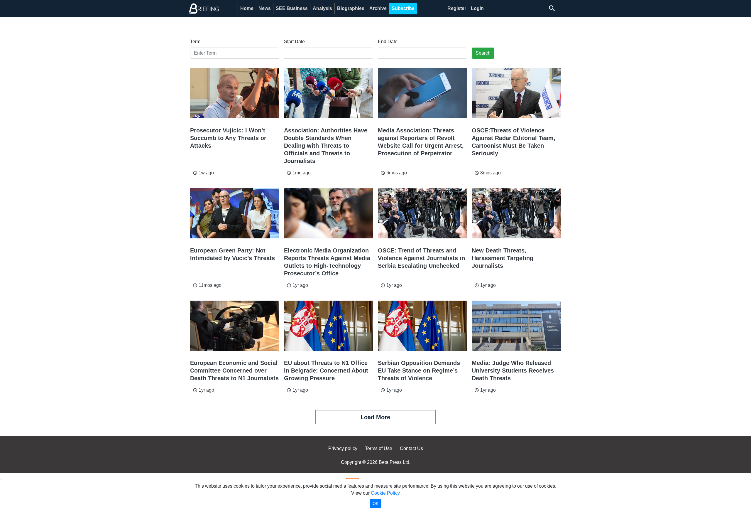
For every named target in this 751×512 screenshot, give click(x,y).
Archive (378, 8)
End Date (388, 41)
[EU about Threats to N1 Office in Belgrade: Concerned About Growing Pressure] (328, 326)
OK (375, 503)
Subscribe (403, 8)
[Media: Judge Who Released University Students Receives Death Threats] (516, 326)
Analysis (322, 8)
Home (246, 8)
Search (483, 52)
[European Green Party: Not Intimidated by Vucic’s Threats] (234, 213)
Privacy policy (342, 448)
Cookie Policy (385, 493)
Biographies (350, 8)
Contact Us (411, 448)
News (264, 8)
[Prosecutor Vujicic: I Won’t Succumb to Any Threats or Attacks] (234, 93)
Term (195, 41)
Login (477, 8)
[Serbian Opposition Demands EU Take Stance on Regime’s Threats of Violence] (422, 326)
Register (456, 8)
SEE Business (292, 8)
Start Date (294, 41)
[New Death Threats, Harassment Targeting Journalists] (516, 213)
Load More (375, 417)
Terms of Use (378, 448)
